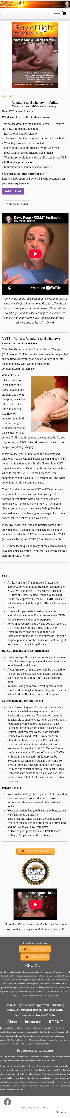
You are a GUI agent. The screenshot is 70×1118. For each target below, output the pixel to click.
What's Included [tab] (17, 204)
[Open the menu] (57, 14)
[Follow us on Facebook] (8, 1101)
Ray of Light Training (38, 1107)
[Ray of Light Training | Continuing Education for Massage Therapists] (35, 4)
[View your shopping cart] (64, 12)
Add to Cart (13, 191)
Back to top (61, 1112)
